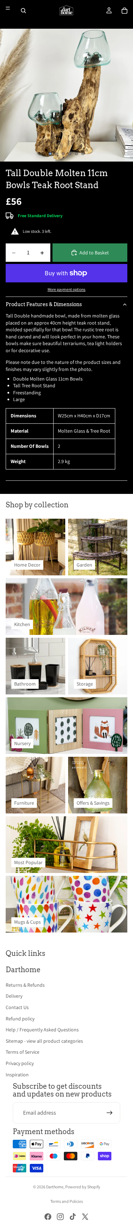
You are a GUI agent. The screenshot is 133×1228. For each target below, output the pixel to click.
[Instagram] (60, 1216)
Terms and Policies (66, 1201)
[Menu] (8, 8)
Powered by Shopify (82, 1186)
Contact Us (17, 1007)
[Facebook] (48, 1216)
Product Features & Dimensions (44, 304)
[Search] (23, 10)
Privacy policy (20, 1063)
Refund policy (20, 1018)
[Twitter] (85, 1216)
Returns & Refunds (25, 985)
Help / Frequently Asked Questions (42, 1029)
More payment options (66, 289)
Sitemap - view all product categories (44, 1041)
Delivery (14, 996)
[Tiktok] (72, 1216)
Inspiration (17, 1074)
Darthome (54, 1186)
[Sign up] (109, 1112)
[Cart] (124, 10)
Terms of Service (22, 1052)
